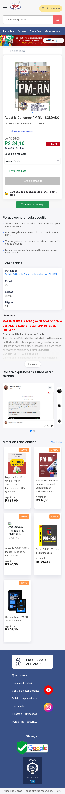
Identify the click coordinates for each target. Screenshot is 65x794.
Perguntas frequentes (24, 721)
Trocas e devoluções (23, 683)
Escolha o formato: (16, 153)
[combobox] (28, 20)
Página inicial (17, 51)
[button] (32, 112)
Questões (35, 31)
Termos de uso (20, 706)
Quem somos (19, 675)
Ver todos (56, 442)
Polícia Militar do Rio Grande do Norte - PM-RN (31, 274)
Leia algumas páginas (23, 131)
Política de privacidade (25, 698)
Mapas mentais (54, 31)
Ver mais (32, 364)
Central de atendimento (25, 690)
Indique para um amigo (34, 205)
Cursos (22, 31)
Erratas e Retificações (24, 713)
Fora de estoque (32, 180)
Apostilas (8, 31)
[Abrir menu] (5, 9)
